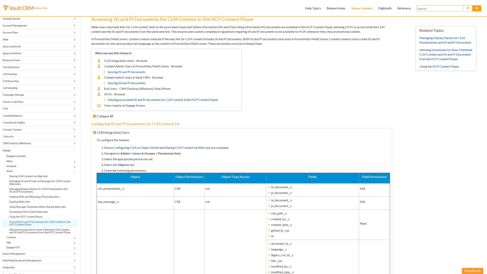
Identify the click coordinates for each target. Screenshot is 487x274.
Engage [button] (7, 150)
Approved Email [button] (12, 46)
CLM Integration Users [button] (113, 133)
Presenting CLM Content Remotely (28, 211)
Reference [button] (404, 8)
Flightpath (385, 8)
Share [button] (9, 171)
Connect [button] (11, 237)
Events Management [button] (14, 253)
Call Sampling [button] (10, 87)
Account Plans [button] (10, 32)
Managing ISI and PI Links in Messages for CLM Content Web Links (40, 182)
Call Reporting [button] (10, 81)
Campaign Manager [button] (13, 94)
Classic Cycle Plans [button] (13, 101)
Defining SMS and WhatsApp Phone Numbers (34, 196)
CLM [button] (5, 108)
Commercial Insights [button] (14, 122)
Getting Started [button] (11, 18)
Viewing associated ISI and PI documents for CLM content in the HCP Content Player (163, 99)
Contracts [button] (8, 136)
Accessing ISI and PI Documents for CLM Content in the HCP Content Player (39, 223)
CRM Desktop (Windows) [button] (17, 143)
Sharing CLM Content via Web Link (28, 176)
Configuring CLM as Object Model (136, 147)
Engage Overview (16, 156)
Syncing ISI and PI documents (127, 72)
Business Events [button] (11, 60)
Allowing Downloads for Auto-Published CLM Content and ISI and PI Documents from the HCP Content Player (40, 231)
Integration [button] (9, 267)
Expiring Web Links (19, 201)
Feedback (472, 271)
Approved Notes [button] (12, 53)
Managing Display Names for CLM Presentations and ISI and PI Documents (38, 190)
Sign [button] (8, 242)
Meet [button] (9, 161)
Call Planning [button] (10, 74)
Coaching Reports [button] (12, 115)
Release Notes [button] (336, 8)
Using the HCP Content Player (25, 216)
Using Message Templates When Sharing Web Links (37, 206)
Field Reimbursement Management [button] (22, 260)
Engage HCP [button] (13, 247)
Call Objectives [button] (11, 67)
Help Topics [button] (313, 8)
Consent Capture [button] (12, 129)
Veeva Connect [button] (361, 8)
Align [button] (5, 39)
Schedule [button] (11, 166)
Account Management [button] (15, 25)
